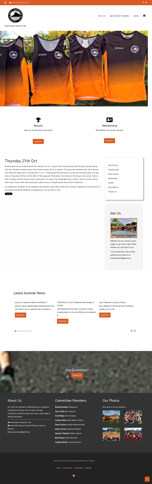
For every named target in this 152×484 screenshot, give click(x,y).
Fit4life (111, 183)
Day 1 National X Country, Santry (112, 302)
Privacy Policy (67, 468)
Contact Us (112, 191)
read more (38, 141)
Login (135, 16)
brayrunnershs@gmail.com (20, 2)
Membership (112, 178)
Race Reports (113, 187)
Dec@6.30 (42, 173)
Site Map (88, 468)
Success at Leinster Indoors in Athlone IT (31, 302)
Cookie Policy (78, 468)
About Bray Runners (119, 16)
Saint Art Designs (90, 461)
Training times (113, 169)
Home (103, 16)
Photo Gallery (113, 174)
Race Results (113, 165)
